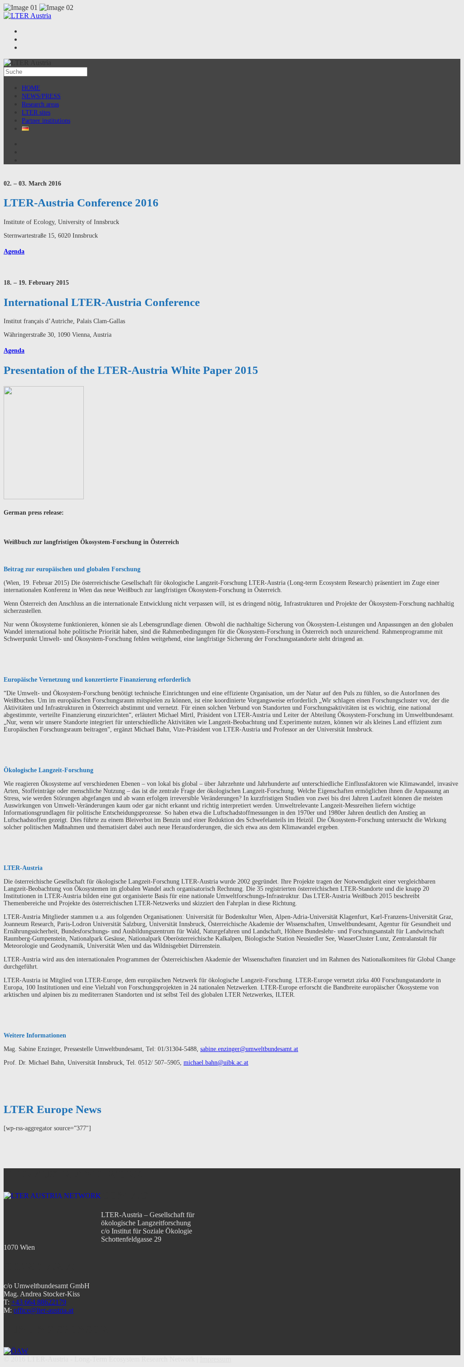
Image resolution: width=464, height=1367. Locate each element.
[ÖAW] (16, 1351)
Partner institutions (46, 120)
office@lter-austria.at (43, 1310)
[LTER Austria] (27, 15)
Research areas (40, 104)
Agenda (14, 251)
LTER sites (36, 112)
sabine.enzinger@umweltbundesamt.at (249, 1049)
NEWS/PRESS (41, 96)
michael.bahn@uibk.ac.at (216, 1062)
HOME (31, 88)
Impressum (215, 1359)
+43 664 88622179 (38, 1302)
